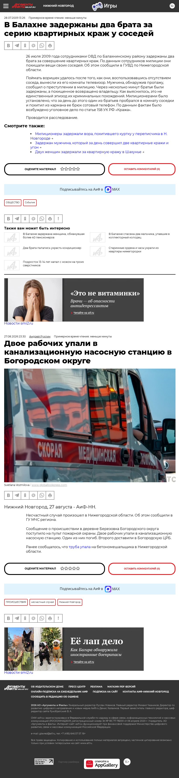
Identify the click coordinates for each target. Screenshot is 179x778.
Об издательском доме (47, 686)
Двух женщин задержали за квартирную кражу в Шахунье (88, 152)
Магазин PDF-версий (121, 686)
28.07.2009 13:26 (14, 17)
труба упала (80, 547)
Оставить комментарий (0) (142, 169)
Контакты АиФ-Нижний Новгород (146, 691)
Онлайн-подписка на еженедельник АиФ (59, 691)
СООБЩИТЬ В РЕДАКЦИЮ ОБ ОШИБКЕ (55, 696)
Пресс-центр (77, 686)
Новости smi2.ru (18, 323)
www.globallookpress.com (49, 485)
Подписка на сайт (105, 691)
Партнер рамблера (68, 762)
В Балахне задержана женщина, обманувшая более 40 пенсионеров (53, 235)
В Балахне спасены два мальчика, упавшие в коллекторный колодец (139, 235)
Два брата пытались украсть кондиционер (52, 248)
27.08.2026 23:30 (15, 336)
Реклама (96, 686)
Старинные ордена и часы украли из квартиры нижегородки (133, 249)
